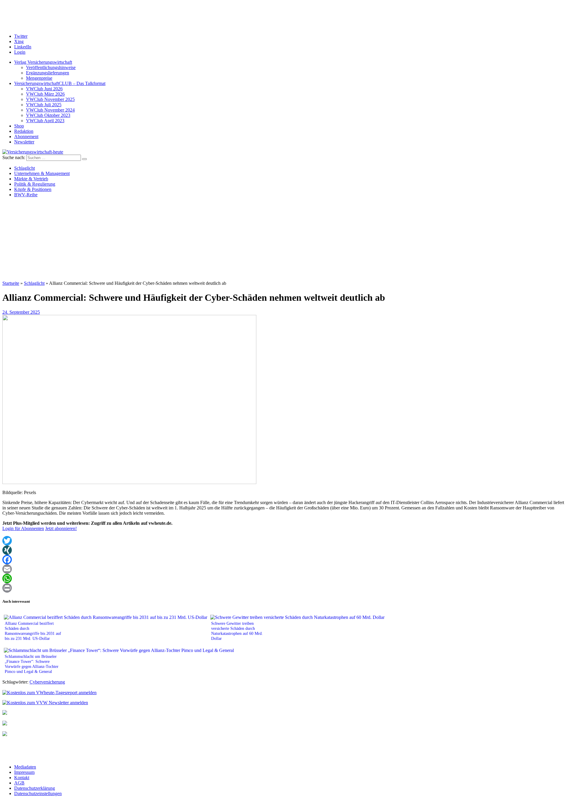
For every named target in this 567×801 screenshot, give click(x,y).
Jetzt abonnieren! (61, 528)
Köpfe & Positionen (32, 189)
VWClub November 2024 (50, 109)
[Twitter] (283, 540)
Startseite (10, 283)
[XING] (283, 550)
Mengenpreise (39, 78)
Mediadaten (25, 766)
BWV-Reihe (26, 194)
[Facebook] (283, 559)
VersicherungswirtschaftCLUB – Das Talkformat (59, 83)
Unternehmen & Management (42, 173)
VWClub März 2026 (45, 94)
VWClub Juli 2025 (43, 104)
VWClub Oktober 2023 (48, 115)
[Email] (283, 569)
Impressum (24, 772)
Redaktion (23, 131)
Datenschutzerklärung (34, 788)
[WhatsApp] (283, 578)
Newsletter (24, 141)
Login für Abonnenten (23, 528)
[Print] (283, 588)
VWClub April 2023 (45, 120)
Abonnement (26, 136)
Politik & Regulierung (34, 184)
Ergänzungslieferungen (47, 72)
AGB (19, 782)
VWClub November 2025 (50, 99)
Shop (19, 125)
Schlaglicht (24, 168)
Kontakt (21, 777)
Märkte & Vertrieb (31, 178)
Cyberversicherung (47, 681)
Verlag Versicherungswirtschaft (43, 62)
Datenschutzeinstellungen (38, 793)
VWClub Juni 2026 (44, 88)
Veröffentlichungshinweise (51, 67)
